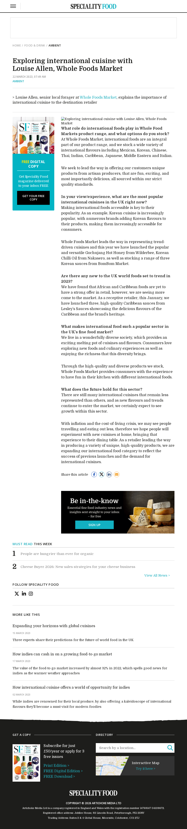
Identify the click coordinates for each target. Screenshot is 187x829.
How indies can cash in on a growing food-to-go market (62, 654)
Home (17, 45)
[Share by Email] (116, 474)
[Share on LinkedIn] (109, 474)
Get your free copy (33, 198)
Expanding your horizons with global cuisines (54, 626)
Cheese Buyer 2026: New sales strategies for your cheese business (78, 567)
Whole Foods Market (98, 97)
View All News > (157, 575)
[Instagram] (31, 594)
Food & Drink (34, 45)
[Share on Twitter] (101, 474)
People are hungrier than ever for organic (57, 554)
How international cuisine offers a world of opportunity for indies (71, 687)
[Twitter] (16, 594)
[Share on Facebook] (94, 474)
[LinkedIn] (24, 594)
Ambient (18, 81)
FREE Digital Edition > (63, 771)
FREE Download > (59, 777)
